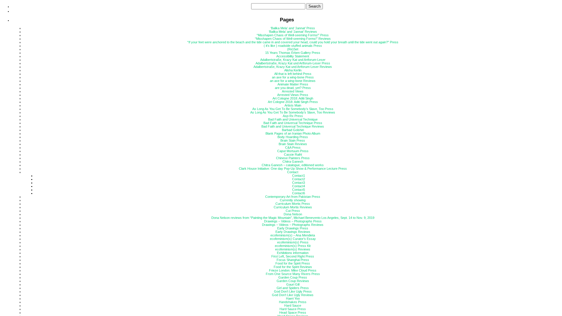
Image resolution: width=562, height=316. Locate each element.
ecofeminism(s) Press (293, 242)
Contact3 (298, 182)
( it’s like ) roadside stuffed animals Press (293, 45)
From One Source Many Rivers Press (293, 274)
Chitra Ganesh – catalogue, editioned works (293, 165)
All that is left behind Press (292, 73)
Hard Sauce (292, 305)
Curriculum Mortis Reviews (293, 207)
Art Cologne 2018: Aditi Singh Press (293, 102)
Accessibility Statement (292, 56)
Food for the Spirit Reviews (293, 267)
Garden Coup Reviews (293, 281)
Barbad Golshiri (293, 130)
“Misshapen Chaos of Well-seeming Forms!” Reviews (293, 38)
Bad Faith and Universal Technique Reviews (292, 126)
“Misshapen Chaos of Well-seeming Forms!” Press (293, 35)
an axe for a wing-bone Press (293, 77)
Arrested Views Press (292, 95)
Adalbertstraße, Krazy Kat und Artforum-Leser (292, 59)
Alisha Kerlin (292, 70)
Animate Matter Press (292, 84)
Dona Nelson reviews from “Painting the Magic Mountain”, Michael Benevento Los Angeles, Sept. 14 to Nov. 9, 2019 (292, 217)
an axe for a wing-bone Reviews (293, 81)
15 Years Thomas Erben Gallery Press (292, 52)
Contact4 (298, 186)
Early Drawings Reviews (292, 231)
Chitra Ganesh (292, 161)
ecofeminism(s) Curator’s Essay (293, 239)
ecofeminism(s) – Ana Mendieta (292, 235)
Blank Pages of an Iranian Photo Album (292, 133)
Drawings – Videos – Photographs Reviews (292, 224)
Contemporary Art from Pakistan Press (292, 196)
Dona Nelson (293, 214)
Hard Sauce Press (293, 309)
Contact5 (298, 189)
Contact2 (298, 179)
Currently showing (293, 200)
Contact (292, 172)
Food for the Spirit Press (292, 263)
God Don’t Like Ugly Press (293, 291)
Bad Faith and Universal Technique (293, 119)
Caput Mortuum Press (293, 151)
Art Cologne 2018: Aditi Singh (293, 98)
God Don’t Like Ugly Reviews (292, 295)
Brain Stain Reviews (293, 144)
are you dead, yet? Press (293, 88)
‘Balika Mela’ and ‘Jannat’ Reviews (293, 31)
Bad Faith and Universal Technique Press (292, 123)
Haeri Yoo (293, 298)
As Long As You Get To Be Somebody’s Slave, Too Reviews (292, 112)
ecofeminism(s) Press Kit (293, 246)
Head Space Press (292, 312)
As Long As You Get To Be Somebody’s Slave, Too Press (292, 109)
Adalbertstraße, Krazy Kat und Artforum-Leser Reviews (292, 66)
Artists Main (293, 105)
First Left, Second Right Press (292, 256)
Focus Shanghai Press (293, 260)
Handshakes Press (292, 302)
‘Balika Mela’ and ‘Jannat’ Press (292, 28)
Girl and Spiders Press (293, 288)
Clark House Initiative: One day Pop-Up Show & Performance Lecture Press (293, 168)
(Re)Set (292, 49)
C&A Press (293, 147)
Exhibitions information (293, 253)
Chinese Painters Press (293, 158)
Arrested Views (293, 91)
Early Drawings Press (292, 228)
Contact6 (298, 193)
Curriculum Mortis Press (292, 203)
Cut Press (293, 210)
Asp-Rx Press (293, 116)
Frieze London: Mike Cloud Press (292, 270)
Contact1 (298, 175)
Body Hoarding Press (292, 137)
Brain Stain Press (292, 140)
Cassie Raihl (293, 154)
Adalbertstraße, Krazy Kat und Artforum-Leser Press (293, 63)
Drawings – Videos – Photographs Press (293, 221)
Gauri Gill (292, 284)
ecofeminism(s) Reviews (292, 249)
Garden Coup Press (292, 277)
